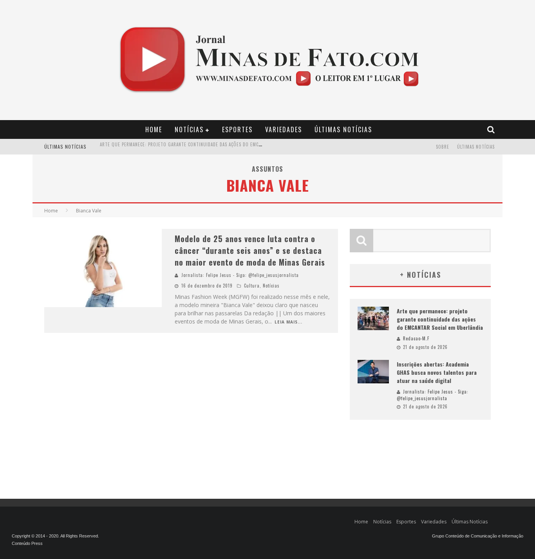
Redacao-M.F (416, 338)
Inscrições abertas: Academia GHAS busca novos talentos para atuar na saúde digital (197, 151)
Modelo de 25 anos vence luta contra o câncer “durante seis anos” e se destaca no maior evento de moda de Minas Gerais (250, 250)
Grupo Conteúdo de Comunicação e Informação (477, 536)
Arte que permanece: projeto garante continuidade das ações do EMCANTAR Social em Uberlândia (440, 319)
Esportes (237, 129)
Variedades (283, 129)
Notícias (189, 129)
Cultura (252, 285)
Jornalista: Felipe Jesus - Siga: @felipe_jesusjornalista (240, 275)
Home (153, 129)
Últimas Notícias (343, 129)
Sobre (442, 147)
